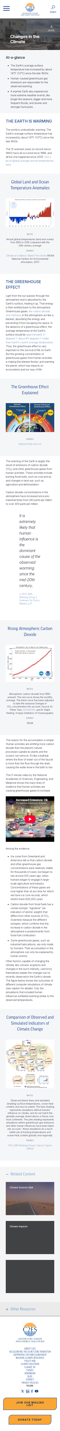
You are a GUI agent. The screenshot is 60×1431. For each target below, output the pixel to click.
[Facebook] (33, 1391)
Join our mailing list (30, 1404)
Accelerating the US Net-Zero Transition (30, 1351)
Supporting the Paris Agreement (30, 1354)
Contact (30, 1379)
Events (30, 1370)
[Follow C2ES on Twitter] (23, 1391)
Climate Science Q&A (21, 1187)
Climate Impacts (19, 1226)
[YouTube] (37, 1391)
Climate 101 (30, 1367)
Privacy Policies (30, 1382)
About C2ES (30, 1348)
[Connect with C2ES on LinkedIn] (28, 1391)
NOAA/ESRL (29, 709)
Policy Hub (29, 1360)
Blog (30, 1376)
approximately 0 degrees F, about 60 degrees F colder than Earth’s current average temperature (29, 338)
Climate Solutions (30, 1363)
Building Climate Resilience (30, 1357)
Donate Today (30, 1419)
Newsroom (30, 1373)
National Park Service (30, 444)
